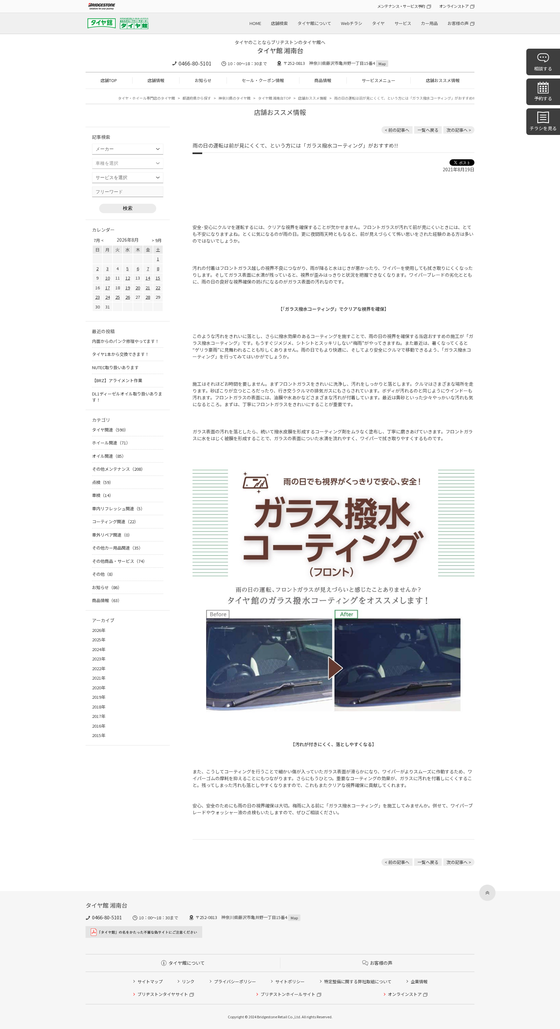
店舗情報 (155, 80)
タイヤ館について (314, 23)
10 (107, 278)
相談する (543, 68)
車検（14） (102, 495)
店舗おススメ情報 (443, 80)
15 (158, 278)
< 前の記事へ (397, 130)
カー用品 (429, 23)
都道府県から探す (196, 98)
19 (127, 287)
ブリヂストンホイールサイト (288, 994)
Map (382, 63)
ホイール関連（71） (111, 443)
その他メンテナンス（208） (118, 469)
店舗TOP (108, 80)
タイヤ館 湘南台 (280, 50)
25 (117, 297)
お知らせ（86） (107, 587)
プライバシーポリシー (235, 981)
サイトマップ (150, 981)
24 (107, 297)
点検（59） (102, 482)
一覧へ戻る (427, 130)
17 (107, 287)
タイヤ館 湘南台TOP (274, 98)
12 (127, 278)
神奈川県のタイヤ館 (234, 98)
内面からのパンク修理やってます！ (125, 341)
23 (97, 297)
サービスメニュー (378, 80)
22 (158, 287)
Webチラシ (351, 23)
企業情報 (419, 981)
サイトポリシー (290, 981)
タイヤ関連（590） (110, 430)
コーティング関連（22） (115, 521)
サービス (402, 23)
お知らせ (203, 80)
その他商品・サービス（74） (119, 561)
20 (137, 287)
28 (148, 297)
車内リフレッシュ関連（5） (118, 508)
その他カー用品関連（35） (117, 548)
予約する (543, 98)
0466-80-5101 (195, 63)
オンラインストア (454, 6)
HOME (255, 23)
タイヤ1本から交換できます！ (120, 354)
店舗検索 (279, 23)
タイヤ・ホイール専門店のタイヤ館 (146, 98)
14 (148, 278)
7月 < (99, 240)
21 (148, 287)
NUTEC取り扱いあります (115, 367)
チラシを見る (543, 128)
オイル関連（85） (109, 456)
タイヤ (378, 23)
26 (127, 297)
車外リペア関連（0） (112, 535)
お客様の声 (458, 23)
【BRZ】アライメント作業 (117, 380)
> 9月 (157, 240)
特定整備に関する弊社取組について (357, 981)
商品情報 (322, 80)
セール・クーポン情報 (263, 80)
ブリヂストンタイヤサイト (162, 994)
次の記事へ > (459, 130)
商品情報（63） (107, 600)
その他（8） (103, 574)
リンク (188, 981)
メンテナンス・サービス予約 (401, 6)
